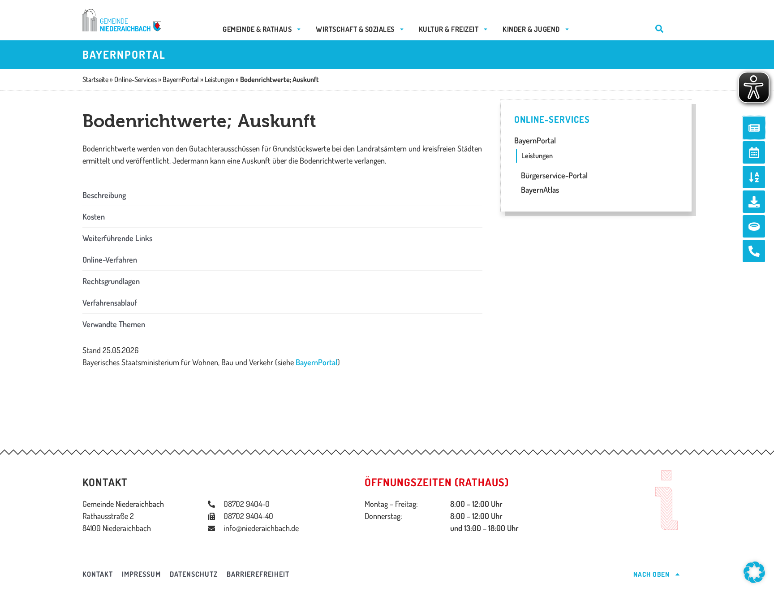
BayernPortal (316, 362)
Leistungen (537, 155)
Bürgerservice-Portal (553, 175)
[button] (282, 195)
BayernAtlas (539, 189)
